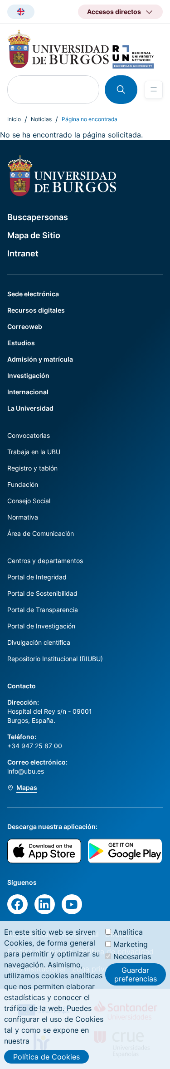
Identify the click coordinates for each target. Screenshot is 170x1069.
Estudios (21, 343)
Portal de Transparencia (42, 609)
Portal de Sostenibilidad (42, 593)
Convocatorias (28, 435)
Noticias (41, 119)
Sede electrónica (33, 294)
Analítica (128, 932)
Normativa (22, 517)
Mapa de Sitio (33, 235)
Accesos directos (114, 11)
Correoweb (24, 326)
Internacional (28, 392)
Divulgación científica (38, 642)
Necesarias (132, 956)
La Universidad (30, 408)
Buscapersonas (37, 217)
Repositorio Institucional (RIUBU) (55, 658)
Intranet (23, 253)
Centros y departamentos (45, 560)
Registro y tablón (32, 468)
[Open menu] (154, 90)
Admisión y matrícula (40, 359)
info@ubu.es (25, 771)
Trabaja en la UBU (33, 452)
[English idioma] (20, 12)
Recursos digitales (36, 310)
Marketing (130, 944)
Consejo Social (28, 501)
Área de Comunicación (40, 533)
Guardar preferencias (135, 974)
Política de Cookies (46, 1056)
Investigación (28, 375)
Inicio (14, 119)
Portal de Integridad (37, 577)
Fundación (22, 484)
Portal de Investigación (41, 626)
